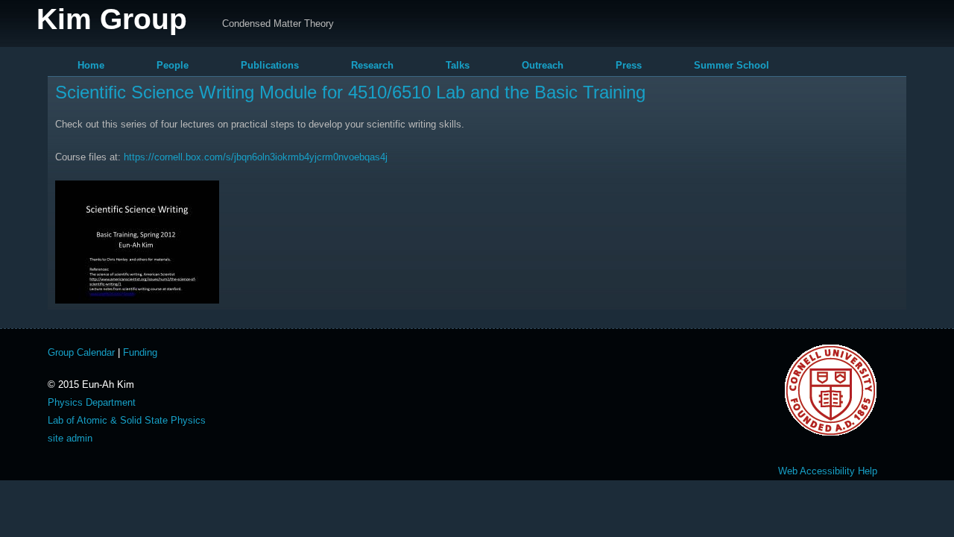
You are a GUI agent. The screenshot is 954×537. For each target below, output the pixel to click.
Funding (140, 352)
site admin (70, 438)
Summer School (731, 65)
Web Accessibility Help (827, 471)
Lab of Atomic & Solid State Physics (127, 420)
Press (629, 65)
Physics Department (92, 402)
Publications (270, 65)
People (173, 65)
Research (372, 65)
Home (91, 65)
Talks (458, 65)
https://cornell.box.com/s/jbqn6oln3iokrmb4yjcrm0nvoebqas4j (256, 157)
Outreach (542, 65)
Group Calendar (81, 352)
